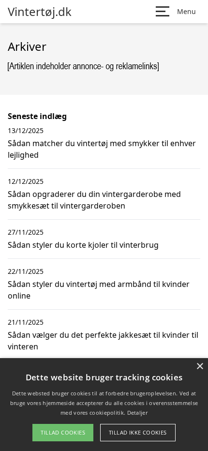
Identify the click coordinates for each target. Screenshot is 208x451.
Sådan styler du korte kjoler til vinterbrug (83, 245)
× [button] (199, 366)
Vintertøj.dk (40, 11)
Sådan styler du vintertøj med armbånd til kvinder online (99, 290)
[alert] (104, 404)
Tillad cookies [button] (63, 432)
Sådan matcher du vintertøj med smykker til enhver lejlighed (102, 149)
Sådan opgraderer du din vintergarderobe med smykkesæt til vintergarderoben (94, 200)
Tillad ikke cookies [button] (138, 432)
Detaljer (137, 412)
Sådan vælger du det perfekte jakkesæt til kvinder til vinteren (103, 341)
